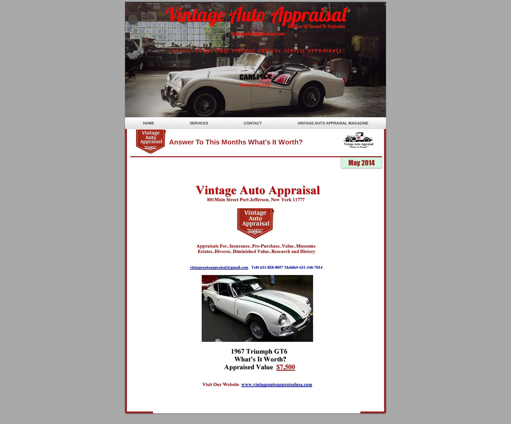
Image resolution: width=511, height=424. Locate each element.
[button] (361, 163)
